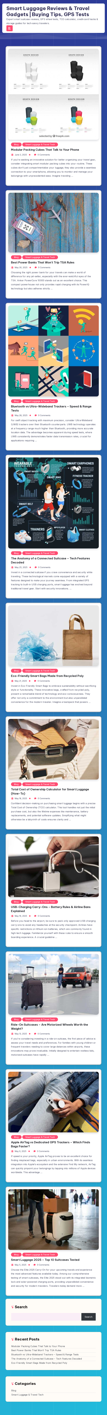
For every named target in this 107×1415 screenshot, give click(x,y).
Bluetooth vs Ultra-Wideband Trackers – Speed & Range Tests (51, 408)
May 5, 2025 (20, 1265)
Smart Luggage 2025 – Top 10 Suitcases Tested (45, 1260)
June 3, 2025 (21, 155)
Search (21, 1307)
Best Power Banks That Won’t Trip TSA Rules (42, 262)
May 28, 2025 (21, 415)
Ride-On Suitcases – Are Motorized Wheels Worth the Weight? (49, 1027)
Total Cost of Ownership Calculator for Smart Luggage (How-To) (50, 791)
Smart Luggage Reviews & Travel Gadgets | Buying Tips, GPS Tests (47, 11)
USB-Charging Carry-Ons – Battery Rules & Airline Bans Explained (51, 909)
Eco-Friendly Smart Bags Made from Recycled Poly (47, 676)
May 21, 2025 (21, 681)
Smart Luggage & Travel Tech (40, 144)
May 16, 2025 (21, 916)
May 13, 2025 (21, 1034)
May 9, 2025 (20, 1151)
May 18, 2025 (21, 798)
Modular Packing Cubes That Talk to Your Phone (45, 150)
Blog (16, 144)
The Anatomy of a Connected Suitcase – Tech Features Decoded (50, 560)
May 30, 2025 (21, 267)
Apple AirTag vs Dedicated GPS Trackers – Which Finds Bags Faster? (50, 1144)
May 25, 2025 (21, 567)
